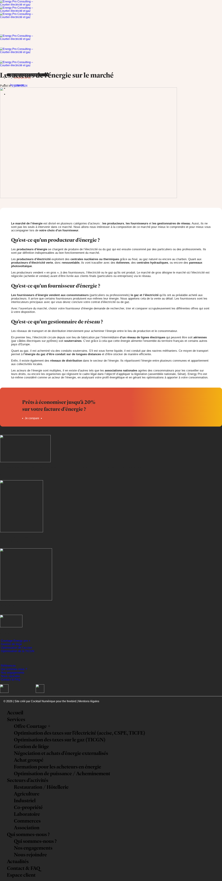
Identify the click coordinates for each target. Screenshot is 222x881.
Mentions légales (88, 701)
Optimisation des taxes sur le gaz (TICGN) (59, 739)
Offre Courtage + (32, 726)
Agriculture (26, 793)
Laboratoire (27, 814)
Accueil (15, 712)
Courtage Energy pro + (15, 640)
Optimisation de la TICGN (17, 651)
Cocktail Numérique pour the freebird (53, 701)
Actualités (18, 861)
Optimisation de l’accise (16, 647)
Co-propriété (28, 807)
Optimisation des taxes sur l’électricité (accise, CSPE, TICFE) (79, 732)
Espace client (21, 874)
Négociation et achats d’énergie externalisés (61, 753)
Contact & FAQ (10, 679)
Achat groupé (28, 759)
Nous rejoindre (10, 676)
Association (26, 827)
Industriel (25, 800)
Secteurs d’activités (27, 780)
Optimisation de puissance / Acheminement (62, 773)
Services (16, 719)
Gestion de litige (11, 644)
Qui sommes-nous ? (14, 669)
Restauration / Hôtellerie (41, 787)
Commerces (27, 820)
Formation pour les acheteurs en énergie (57, 766)
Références (8, 665)
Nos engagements (12, 672)
